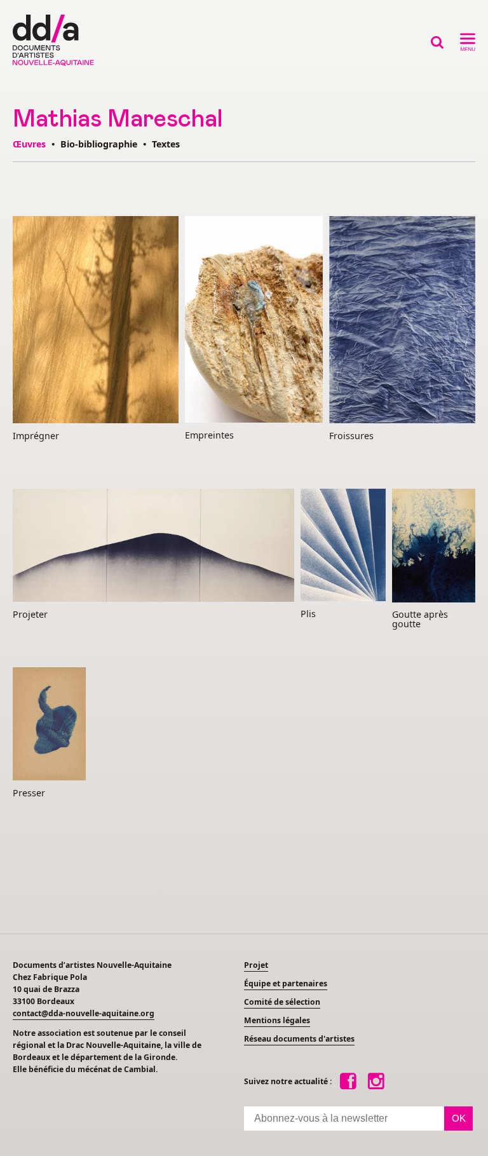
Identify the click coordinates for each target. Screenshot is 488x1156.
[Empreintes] (254, 320)
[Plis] (343, 546)
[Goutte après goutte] (433, 546)
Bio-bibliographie (98, 144)
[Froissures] (402, 320)
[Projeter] (153, 546)
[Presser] (49, 724)
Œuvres (29, 144)
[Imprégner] (96, 320)
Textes (166, 144)
